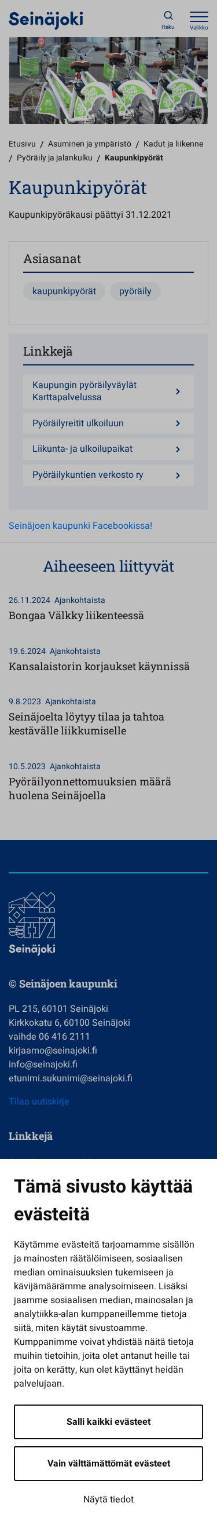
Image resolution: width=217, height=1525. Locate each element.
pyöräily (135, 291)
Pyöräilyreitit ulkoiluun (78, 424)
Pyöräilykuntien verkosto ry (88, 475)
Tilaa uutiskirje (39, 1102)
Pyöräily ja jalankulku (55, 158)
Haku (168, 27)
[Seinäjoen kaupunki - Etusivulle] (46, 20)
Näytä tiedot (108, 1499)
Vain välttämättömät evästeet (108, 1464)
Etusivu (22, 144)
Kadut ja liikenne (173, 144)
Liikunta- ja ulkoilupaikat (82, 449)
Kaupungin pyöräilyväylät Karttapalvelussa (84, 391)
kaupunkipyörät (64, 291)
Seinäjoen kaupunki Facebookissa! (80, 526)
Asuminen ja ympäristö (89, 144)
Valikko (199, 28)
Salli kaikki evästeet (108, 1422)
